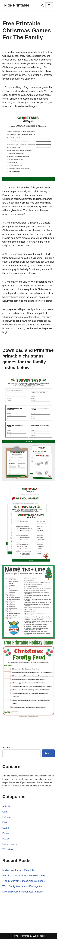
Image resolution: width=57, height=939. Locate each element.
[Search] (42, 5)
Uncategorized (9, 844)
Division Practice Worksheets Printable (22, 891)
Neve (15, 935)
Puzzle (6, 838)
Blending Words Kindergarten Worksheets (24, 875)
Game (5, 827)
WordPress (39, 935)
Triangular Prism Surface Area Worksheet (23, 880)
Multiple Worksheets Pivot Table (18, 870)
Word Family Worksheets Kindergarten (22, 886)
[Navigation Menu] (49, 5)
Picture (6, 833)
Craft (4, 822)
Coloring (6, 817)
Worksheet (8, 849)
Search (6, 747)
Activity (6, 806)
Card (4, 811)
